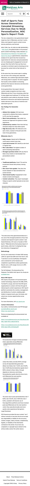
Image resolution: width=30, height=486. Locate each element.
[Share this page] (28, 13)
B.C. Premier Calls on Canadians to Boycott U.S (16, 2)
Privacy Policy (22, 483)
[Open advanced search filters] (24, 13)
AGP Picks (4, 2)
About (8, 477)
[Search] (20, 13)
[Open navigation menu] (2, 13)
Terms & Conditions (21, 480)
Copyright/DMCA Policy (10, 483)
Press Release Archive (17, 477)
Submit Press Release (9, 480)
